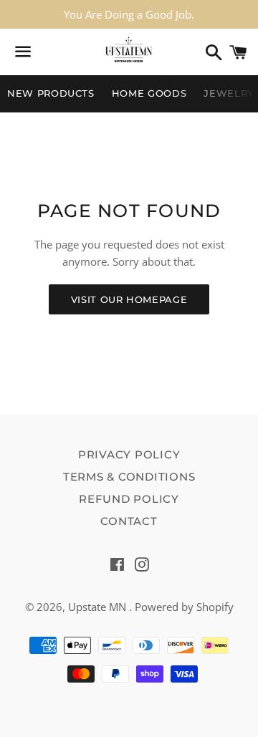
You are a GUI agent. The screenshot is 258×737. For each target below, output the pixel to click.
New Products (51, 93)
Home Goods (149, 93)
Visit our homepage (129, 299)
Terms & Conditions (129, 476)
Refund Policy (129, 499)
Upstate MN (98, 606)
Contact (128, 521)
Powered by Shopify (184, 606)
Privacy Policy (129, 454)
